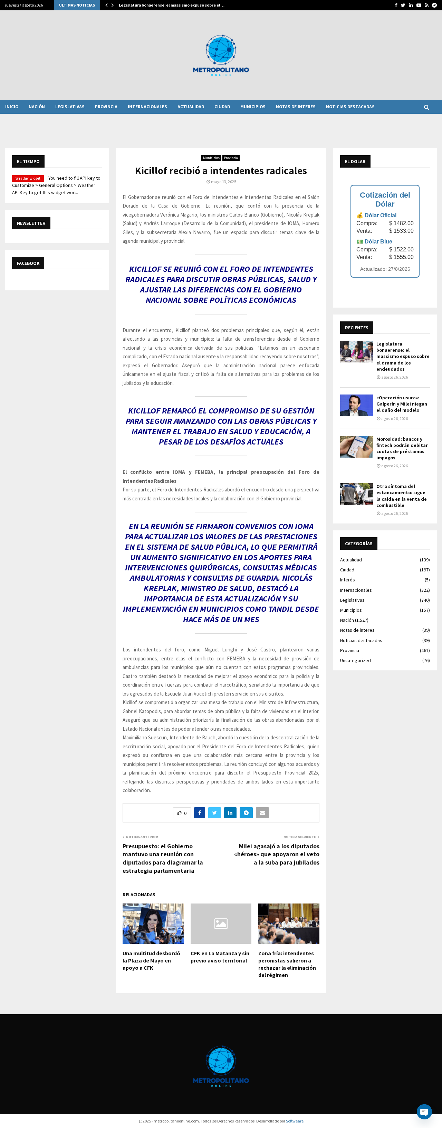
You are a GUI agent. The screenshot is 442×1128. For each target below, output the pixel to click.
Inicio (11, 107)
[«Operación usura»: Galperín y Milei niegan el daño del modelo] (356, 405)
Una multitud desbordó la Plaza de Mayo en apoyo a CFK (151, 960)
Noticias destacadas (350, 107)
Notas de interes (296, 107)
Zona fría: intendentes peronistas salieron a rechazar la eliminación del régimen (287, 964)
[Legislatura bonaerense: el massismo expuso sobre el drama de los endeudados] (356, 351)
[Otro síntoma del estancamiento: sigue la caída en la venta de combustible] (356, 494)
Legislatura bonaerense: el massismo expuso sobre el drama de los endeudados (403, 356)
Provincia (106, 107)
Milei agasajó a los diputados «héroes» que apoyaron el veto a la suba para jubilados (276, 854)
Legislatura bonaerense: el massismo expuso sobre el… (171, 5)
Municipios (253, 107)
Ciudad (222, 107)
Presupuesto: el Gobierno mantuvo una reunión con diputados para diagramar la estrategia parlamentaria (163, 858)
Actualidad (190, 107)
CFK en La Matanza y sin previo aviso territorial (220, 957)
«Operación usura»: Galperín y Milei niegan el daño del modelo (401, 404)
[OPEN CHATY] (424, 1111)
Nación (37, 107)
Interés (347, 580)
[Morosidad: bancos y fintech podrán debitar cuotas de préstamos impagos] (356, 447)
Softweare (295, 1121)
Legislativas (70, 107)
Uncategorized (355, 660)
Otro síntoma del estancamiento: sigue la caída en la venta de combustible (401, 495)
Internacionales (147, 107)
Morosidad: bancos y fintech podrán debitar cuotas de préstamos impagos (402, 448)
